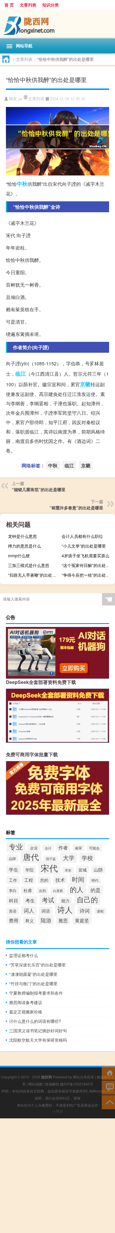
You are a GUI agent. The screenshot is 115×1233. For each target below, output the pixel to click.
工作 (13, 880)
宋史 (68, 870)
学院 (29, 870)
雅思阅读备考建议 (25, 1002)
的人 (76, 889)
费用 (13, 920)
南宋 (78, 847)
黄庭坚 (82, 920)
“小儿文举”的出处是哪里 (84, 546)
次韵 (42, 890)
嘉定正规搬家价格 (25, 1012)
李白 (13, 890)
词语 (45, 911)
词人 (29, 910)
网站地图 (35, 1083)
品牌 (12, 858)
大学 (69, 857)
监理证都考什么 (23, 955)
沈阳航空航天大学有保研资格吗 (38, 1040)
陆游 (46, 920)
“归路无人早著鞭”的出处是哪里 (34, 575)
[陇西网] (57, 24)
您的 (44, 880)
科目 (13, 900)
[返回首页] (108, 1072)
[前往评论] (108, 1087)
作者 (63, 847)
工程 (28, 880)
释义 (29, 921)
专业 (16, 846)
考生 (30, 900)
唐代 (31, 856)
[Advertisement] (57, 1175)
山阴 (98, 869)
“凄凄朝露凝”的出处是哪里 (33, 974)
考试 (48, 899)
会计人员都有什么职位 (82, 536)
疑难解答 (52, 1083)
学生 (13, 869)
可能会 (94, 847)
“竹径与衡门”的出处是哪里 (33, 983)
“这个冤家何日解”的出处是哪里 (88, 565)
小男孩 (57, 1111)
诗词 (85, 910)
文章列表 (28, 5)
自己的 (87, 899)
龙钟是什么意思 (22, 536)
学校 (87, 857)
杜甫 (28, 890)
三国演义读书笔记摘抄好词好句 (38, 1030)
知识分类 (50, 5)
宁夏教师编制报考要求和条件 (36, 993)
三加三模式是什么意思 (28, 565)
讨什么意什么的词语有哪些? (35, 1021)
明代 (94, 880)
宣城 (82, 870)
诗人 (65, 909)
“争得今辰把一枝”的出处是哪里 (88, 575)
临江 (20, 373)
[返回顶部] (108, 1101)
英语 (13, 911)
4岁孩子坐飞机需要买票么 (85, 555)
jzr (20, 99)
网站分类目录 (83, 1076)
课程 (100, 911)
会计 (48, 848)
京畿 (85, 384)
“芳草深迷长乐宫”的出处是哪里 (37, 965)
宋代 (49, 867)
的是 (96, 890)
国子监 (51, 858)
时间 (78, 879)
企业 (34, 848)
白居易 (58, 890)
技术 (60, 879)
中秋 (22, 184)
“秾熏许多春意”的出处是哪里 (76, 508)
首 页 (9, 5)
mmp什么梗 (19, 555)
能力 (65, 901)
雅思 (63, 920)
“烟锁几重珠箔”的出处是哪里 (38, 489)
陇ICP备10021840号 (76, 1083)
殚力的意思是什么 (24, 546)
